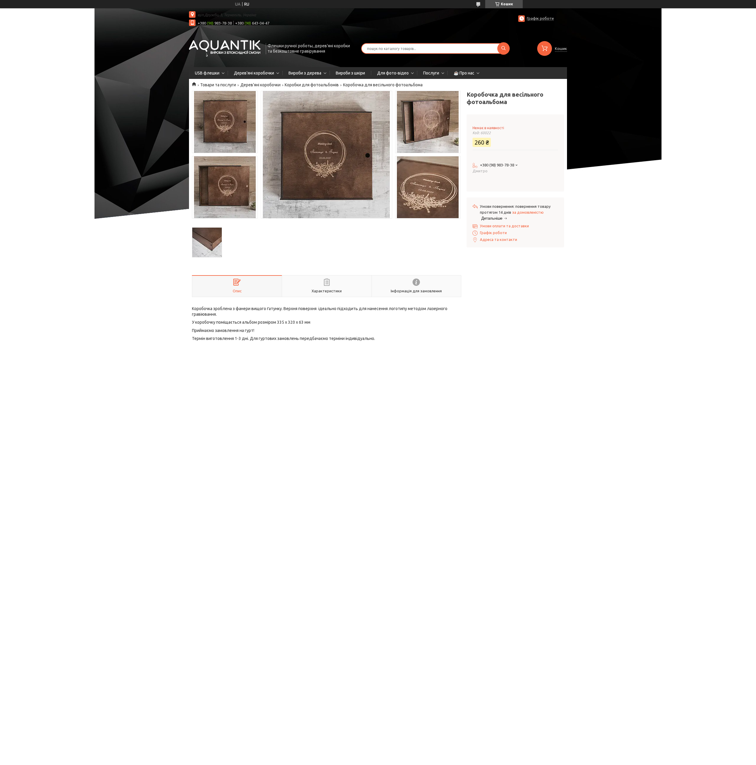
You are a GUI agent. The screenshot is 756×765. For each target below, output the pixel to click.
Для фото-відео (393, 73)
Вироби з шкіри (350, 73)
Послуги (431, 73)
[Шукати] (503, 48)
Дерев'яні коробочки (254, 73)
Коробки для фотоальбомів (312, 84)
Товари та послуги (218, 84)
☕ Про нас (464, 73)
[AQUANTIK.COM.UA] (224, 48)
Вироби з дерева (305, 73)
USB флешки (207, 73)
